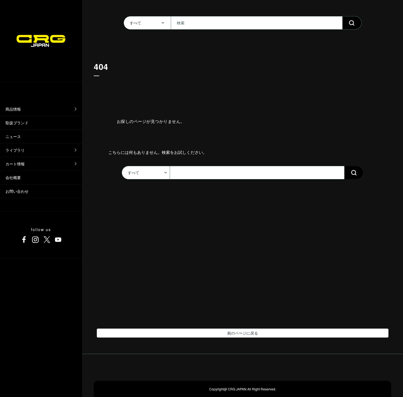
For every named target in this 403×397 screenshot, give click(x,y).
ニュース (13, 136)
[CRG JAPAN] (41, 40)
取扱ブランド (17, 122)
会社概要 (13, 177)
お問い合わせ (17, 191)
